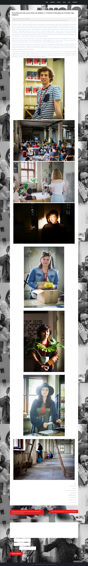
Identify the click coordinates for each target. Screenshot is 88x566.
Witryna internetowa (14, 548)
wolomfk (28, 18)
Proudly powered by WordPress (38, 564)
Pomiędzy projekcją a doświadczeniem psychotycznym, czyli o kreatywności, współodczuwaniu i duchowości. (26, 512)
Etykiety (59, 2)
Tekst (66, 20)
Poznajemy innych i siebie (60, 20)
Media (64, 2)
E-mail (11, 544)
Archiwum (74, 2)
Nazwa (12, 540)
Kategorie (52, 2)
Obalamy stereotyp (51, 20)
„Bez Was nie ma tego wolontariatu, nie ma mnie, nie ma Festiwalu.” (63, 511)
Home (47, 2)
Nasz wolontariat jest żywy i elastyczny (40, 20)
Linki (69, 2)
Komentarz (12, 521)
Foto (32, 20)
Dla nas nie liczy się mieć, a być (25, 20)
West (50, 564)
